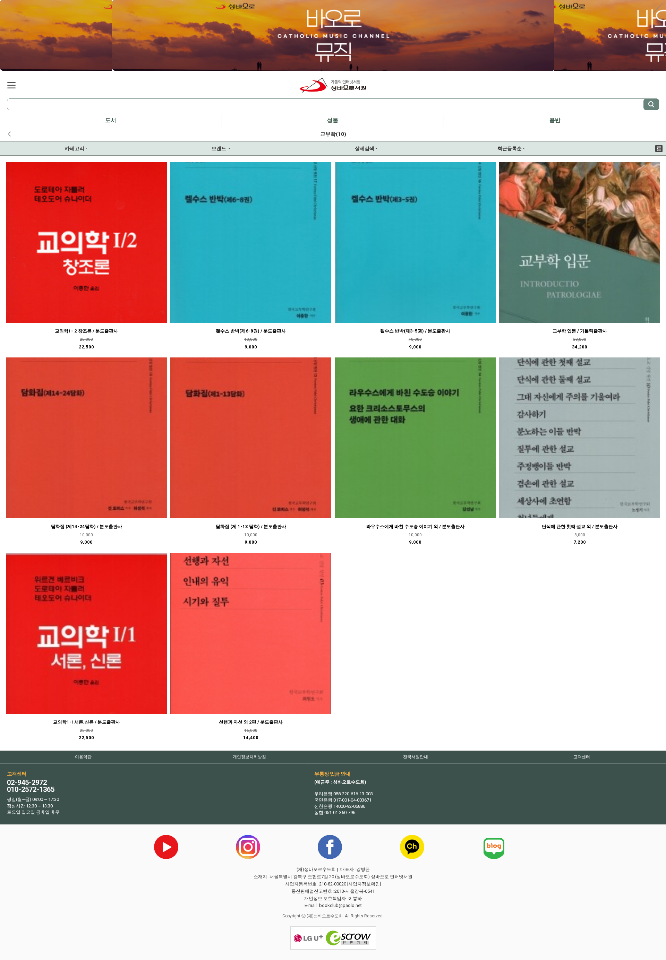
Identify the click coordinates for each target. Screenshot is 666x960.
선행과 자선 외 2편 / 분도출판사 (251, 722)
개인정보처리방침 (249, 756)
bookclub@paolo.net (340, 905)
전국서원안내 (415, 756)
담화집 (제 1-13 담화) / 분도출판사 (251, 526)
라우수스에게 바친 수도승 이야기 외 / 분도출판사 (415, 526)
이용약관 (83, 756)
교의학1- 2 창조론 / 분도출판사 (86, 331)
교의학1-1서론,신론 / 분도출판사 (86, 722)
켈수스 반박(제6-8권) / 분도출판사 (251, 331)
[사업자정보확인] (364, 884)
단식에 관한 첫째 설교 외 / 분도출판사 (579, 526)
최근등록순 (480, 150)
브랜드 (187, 150)
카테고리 (11, 85)
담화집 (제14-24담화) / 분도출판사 (86, 526)
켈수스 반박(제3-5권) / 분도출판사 (415, 331)
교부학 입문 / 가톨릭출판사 (580, 331)
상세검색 (333, 150)
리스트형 (659, 148)
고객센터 (581, 756)
